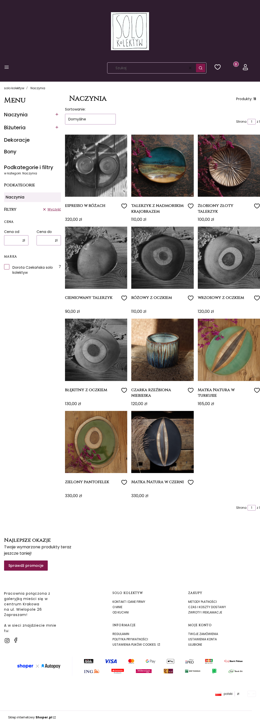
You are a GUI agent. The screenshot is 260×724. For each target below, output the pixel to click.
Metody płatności (202, 602)
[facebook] (15, 640)
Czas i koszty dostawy (207, 607)
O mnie (117, 607)
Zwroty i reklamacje (205, 612)
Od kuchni (120, 612)
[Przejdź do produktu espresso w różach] (96, 166)
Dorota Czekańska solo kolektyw (32, 270)
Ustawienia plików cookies (134, 644)
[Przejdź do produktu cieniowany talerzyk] (96, 258)
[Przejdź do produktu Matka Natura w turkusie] (229, 350)
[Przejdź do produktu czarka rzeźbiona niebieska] (162, 350)
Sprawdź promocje (25, 565)
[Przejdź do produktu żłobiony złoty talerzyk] (229, 166)
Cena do (44, 231)
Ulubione (195, 644)
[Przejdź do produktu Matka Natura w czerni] (162, 442)
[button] (6, 68)
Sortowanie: (75, 109)
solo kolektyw (14, 88)
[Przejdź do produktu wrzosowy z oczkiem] (229, 258)
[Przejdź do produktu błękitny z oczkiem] (96, 350)
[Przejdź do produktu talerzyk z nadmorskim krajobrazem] (162, 166)
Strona (241, 121)
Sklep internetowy (30, 717)
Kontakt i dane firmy (128, 602)
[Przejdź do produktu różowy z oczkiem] (162, 258)
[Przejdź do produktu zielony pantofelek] (96, 442)
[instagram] (7, 641)
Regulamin (120, 634)
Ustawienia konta (202, 639)
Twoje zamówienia (203, 634)
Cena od (11, 231)
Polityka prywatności (130, 639)
